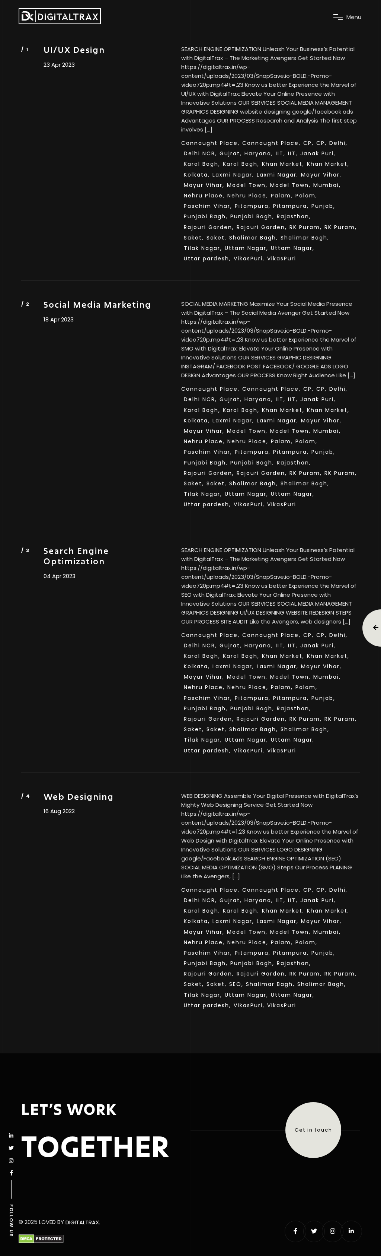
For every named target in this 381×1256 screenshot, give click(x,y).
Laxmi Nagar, (233, 174)
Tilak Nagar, (203, 248)
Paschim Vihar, (208, 206)
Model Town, (247, 185)
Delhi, (338, 143)
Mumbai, (327, 185)
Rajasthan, (294, 216)
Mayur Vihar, (321, 174)
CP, (308, 143)
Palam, (282, 195)
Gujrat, (231, 153)
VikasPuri (281, 258)
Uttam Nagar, (246, 248)
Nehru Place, (204, 195)
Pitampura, (252, 206)
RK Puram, (305, 227)
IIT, (280, 153)
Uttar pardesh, (207, 258)
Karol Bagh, (202, 164)
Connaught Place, (210, 143)
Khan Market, (283, 164)
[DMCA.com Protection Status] (41, 1238)
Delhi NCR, (200, 153)
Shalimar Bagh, (253, 237)
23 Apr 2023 (59, 65)
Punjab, (323, 206)
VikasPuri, (249, 258)
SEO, (236, 984)
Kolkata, (197, 174)
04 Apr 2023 (60, 576)
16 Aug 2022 (59, 811)
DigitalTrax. (82, 1222)
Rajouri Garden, (209, 227)
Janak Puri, (318, 153)
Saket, (194, 237)
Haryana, (258, 153)
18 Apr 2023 (59, 319)
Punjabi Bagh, (206, 216)
